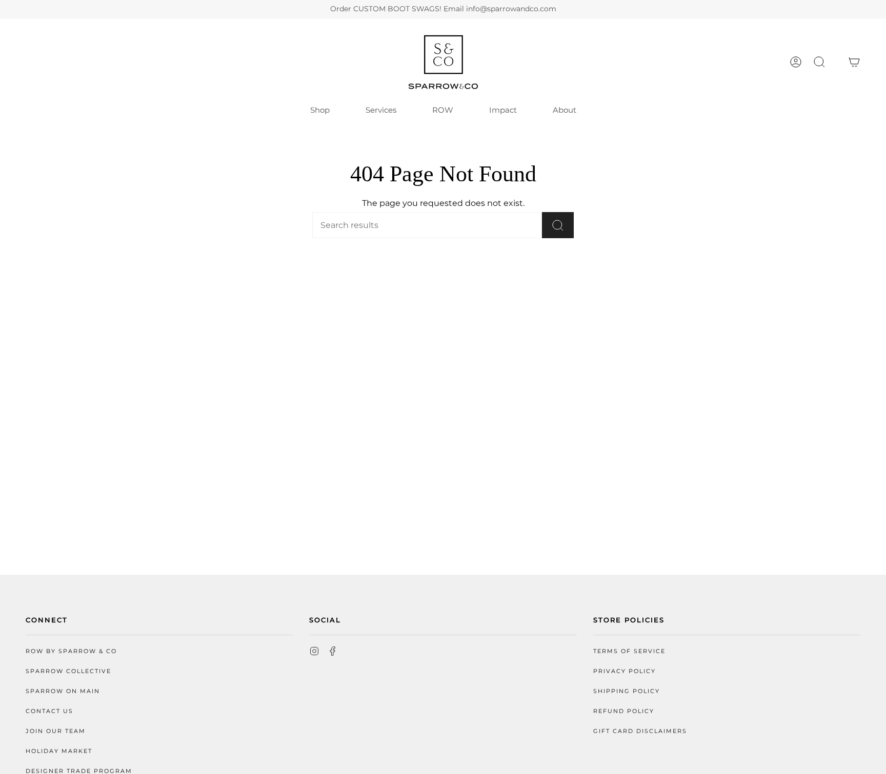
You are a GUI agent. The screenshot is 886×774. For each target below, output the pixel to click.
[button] (819, 62)
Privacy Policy (624, 671)
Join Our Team (56, 731)
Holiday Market (59, 751)
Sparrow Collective (68, 671)
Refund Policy (623, 711)
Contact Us (49, 711)
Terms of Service (629, 651)
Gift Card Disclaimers (640, 731)
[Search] (558, 225)
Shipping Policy (626, 691)
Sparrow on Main (63, 691)
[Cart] (854, 62)
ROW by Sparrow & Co (71, 651)
